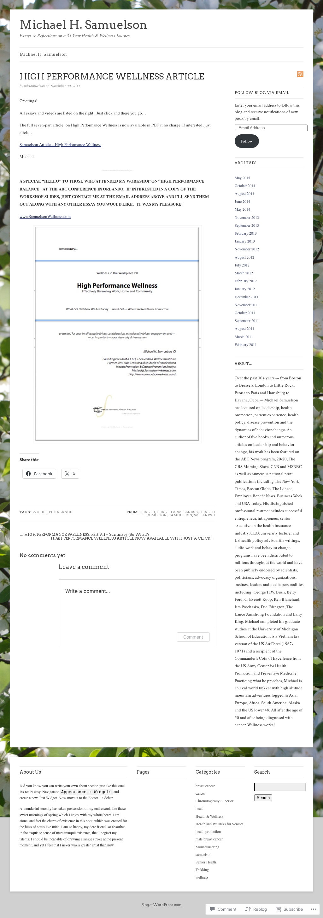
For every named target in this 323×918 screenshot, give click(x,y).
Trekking (202, 869)
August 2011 (244, 328)
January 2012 (245, 288)
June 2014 (242, 201)
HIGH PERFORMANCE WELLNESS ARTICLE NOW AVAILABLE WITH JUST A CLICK (130, 538)
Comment (193, 637)
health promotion (208, 831)
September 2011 (247, 320)
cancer (200, 793)
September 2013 (247, 225)
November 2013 (247, 217)
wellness (204, 515)
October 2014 (245, 185)
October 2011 (245, 312)
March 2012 (244, 272)
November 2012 (247, 248)
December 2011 (246, 296)
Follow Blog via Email (262, 93)
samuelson (180, 515)
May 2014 (242, 209)
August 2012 (244, 257)
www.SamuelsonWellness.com (45, 216)
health (147, 512)
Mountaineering (207, 846)
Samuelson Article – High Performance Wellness (60, 144)
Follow (247, 141)
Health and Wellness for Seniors (220, 823)
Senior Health (206, 861)
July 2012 (242, 264)
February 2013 (246, 233)
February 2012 (246, 280)
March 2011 (244, 336)
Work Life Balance (52, 512)
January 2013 (245, 240)
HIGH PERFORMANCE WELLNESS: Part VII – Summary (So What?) (86, 534)
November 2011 (247, 304)
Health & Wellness (177, 512)
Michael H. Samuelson (83, 25)
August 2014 (244, 193)
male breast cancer (209, 838)
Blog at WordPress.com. (161, 905)
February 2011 (246, 344)
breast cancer (205, 785)
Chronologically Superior (214, 800)
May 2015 (242, 177)
